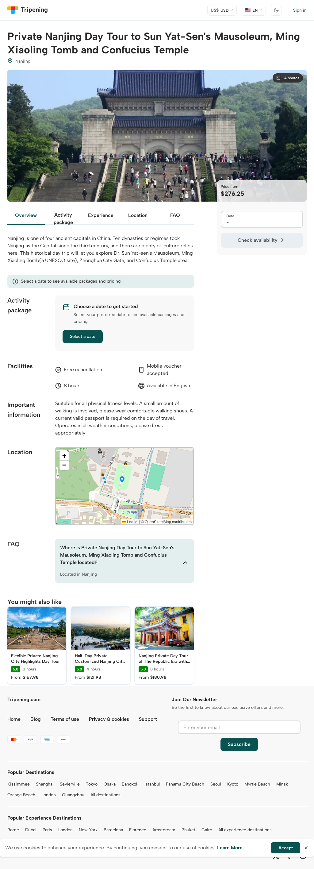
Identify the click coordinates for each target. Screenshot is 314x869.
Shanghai (45, 784)
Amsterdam (163, 829)
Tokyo (92, 784)
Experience (100, 215)
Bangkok (130, 784)
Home (14, 719)
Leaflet (132, 521)
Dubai (30, 829)
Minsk (282, 784)
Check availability (258, 240)
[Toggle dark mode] (276, 10)
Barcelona (113, 829)
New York (88, 829)
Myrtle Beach (257, 784)
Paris (47, 829)
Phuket (188, 829)
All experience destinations (245, 829)
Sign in (300, 10)
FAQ (175, 215)
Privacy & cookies (109, 719)
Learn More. (230, 848)
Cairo (206, 829)
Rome (13, 829)
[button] (122, 480)
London (48, 795)
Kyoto (232, 784)
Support (148, 719)
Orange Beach (21, 795)
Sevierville (70, 784)
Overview (26, 215)
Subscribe (239, 744)
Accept (285, 848)
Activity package (63, 218)
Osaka (110, 784)
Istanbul (152, 784)
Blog (35, 719)
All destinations (105, 795)
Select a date (82, 336)
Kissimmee (18, 784)
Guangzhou (73, 795)
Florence (137, 829)
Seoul (215, 784)
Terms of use (65, 719)
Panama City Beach (185, 784)
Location (137, 215)
